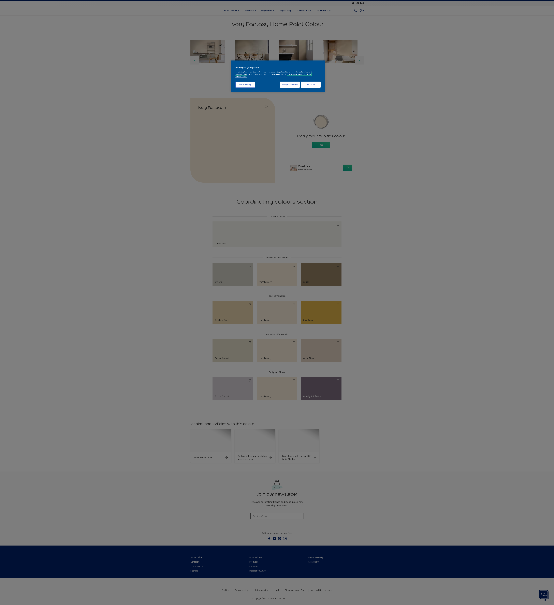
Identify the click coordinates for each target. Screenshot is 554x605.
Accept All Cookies (290, 84)
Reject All (311, 84)
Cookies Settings (245, 84)
